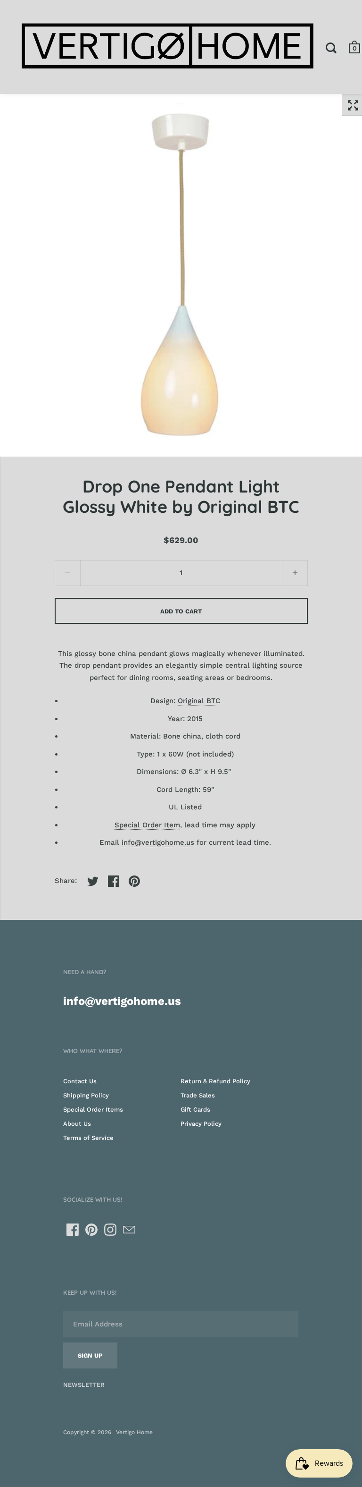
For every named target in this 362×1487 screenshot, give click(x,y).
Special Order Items (93, 1109)
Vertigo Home (134, 1432)
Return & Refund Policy (215, 1081)
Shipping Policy (86, 1095)
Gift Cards (195, 1109)
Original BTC (199, 701)
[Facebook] (72, 1230)
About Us (77, 1123)
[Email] (129, 1230)
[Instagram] (110, 1230)
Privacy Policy (201, 1123)
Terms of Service (88, 1137)
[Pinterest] (91, 1230)
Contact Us (80, 1081)
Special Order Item (147, 825)
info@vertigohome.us (158, 842)
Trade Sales (198, 1095)
